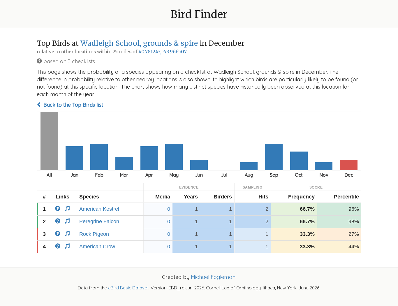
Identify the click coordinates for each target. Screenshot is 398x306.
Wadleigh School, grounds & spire (139, 43)
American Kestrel (99, 209)
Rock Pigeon (94, 234)
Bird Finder (199, 14)
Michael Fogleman (213, 277)
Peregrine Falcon (99, 221)
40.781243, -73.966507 (162, 51)
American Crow (97, 246)
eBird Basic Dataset (128, 288)
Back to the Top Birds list (72, 104)
